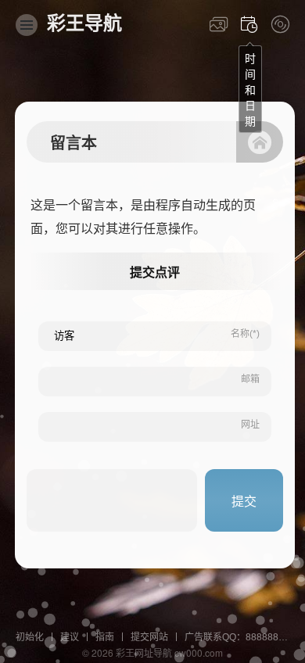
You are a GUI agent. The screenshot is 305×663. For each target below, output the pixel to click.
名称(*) (245, 333)
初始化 (30, 637)
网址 (250, 424)
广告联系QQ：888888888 (240, 637)
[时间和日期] (249, 24)
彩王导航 (84, 23)
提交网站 (149, 637)
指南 (104, 637)
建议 (69, 637)
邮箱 (250, 379)
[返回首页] (259, 142)
